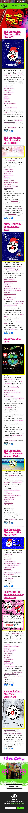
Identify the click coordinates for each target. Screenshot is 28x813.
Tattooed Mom (11, 160)
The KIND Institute (9, 666)
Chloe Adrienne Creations (10, 281)
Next (23, 772)
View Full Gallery (14, 786)
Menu (4, 1)
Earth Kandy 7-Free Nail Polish (12, 490)
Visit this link (14, 201)
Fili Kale (6, 492)
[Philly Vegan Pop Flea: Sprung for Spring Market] (14, 151)
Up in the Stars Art (8, 503)
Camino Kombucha (8, 92)
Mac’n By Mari (7, 569)
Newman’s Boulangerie (10, 650)
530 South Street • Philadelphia (19, 5)
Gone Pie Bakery (8, 655)
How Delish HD (7, 94)
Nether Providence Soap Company (12, 572)
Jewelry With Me (8, 493)
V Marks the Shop (9, 112)
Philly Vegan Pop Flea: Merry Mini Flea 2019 (12, 34)
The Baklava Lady (8, 171)
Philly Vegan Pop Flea (14, 270)
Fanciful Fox (7, 661)
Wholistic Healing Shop (10, 103)
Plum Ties (6, 501)
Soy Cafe (6, 99)
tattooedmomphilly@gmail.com (17, 803)
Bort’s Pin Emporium (9, 390)
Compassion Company (9, 561)
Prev (5, 772)
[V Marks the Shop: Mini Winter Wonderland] (14, 713)
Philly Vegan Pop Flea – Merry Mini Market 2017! (12, 532)
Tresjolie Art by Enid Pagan (11, 186)
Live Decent (7, 292)
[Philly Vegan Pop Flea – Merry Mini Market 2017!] (14, 543)
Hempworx (6, 177)
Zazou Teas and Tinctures (10, 107)
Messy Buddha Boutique (10, 294)
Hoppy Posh (7, 657)
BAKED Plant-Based (9, 88)
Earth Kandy (7, 284)
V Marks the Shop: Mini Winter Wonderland (13, 694)
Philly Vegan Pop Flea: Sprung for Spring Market (12, 140)
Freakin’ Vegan (7, 286)
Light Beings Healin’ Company (11, 565)
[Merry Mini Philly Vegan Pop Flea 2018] (14, 246)
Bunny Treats (7, 90)
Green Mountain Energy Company (12, 290)
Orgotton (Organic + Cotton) (11, 182)
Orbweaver (6, 98)
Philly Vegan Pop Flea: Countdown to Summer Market (13, 453)
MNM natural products (9, 567)
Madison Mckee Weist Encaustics (12, 495)
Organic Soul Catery (9, 499)
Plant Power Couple (9, 574)
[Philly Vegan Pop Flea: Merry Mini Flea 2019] (14, 54)
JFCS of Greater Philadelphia (11, 674)
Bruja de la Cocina (8, 175)
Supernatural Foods (16, 288)
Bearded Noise (7, 173)
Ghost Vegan (7, 288)
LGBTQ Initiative (18, 672)
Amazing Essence (8, 86)
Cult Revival (7, 644)
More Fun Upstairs (21, 1)
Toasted (6, 96)
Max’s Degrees (7, 178)
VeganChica (7, 101)
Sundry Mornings (8, 653)
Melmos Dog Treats (9, 180)
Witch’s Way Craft (8, 299)
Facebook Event (12, 127)
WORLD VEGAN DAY (9, 379)
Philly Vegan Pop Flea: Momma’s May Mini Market (14, 595)
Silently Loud (7, 296)
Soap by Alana (7, 184)
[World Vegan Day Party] (14, 359)
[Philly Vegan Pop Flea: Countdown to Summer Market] (14, 464)
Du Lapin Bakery (8, 283)
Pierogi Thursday (18, 420)
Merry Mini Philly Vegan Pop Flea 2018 (12, 227)
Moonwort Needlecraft (9, 497)
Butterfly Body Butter (9, 279)
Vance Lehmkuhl (8, 407)
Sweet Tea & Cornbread (10, 297)
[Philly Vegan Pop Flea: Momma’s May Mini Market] (14, 615)
